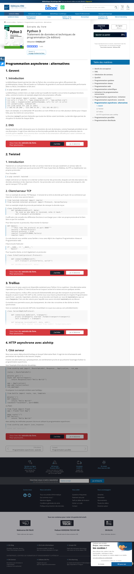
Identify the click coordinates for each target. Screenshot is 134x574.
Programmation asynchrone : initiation (110, 97)
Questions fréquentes (79, 495)
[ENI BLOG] (2, 59)
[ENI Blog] (108, 523)
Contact (74, 506)
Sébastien (36, 42)
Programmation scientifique (106, 89)
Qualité (97, 78)
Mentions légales (45, 500)
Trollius (100, 112)
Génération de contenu (104, 75)
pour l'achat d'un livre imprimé (30, 468)
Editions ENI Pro (44, 559)
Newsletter (101, 497)
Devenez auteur (103, 506)
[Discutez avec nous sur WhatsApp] (62, 7)
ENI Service (12, 559)
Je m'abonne (75, 144)
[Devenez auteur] (2, 63)
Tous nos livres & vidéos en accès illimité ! (67, 1)
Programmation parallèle (61, 450)
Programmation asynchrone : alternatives (111, 103)
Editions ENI (18, 7)
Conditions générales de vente (50, 503)
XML (96, 72)
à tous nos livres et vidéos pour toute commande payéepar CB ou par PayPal (55, 469)
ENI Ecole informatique (46, 545)
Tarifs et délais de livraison (80, 500)
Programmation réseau (104, 83)
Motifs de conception (103, 69)
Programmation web (103, 86)
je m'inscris (97, 481)
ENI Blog (11, 545)
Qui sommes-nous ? (46, 497)
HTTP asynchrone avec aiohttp (108, 115)
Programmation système (104, 80)
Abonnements (102, 500)
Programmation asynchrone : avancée (27, 450)
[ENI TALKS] (25, 523)
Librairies (100, 495)
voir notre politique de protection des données (45, 482)
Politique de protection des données (52, 506)
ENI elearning (73, 559)
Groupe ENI (72, 545)
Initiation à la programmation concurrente (106, 93)
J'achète (57, 144)
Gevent (100, 106)
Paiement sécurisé (78, 497)
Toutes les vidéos (103, 503)
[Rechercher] (116, 7)
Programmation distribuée (105, 120)
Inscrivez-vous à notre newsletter (44, 481)
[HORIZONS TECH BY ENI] (67, 523)
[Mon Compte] (128, 7)
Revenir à (36, 52)
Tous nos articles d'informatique (50, 495)
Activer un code (77, 503)
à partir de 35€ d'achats (79, 468)
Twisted (100, 109)
